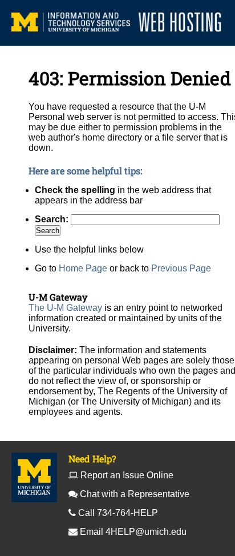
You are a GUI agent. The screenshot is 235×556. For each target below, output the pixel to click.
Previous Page (181, 268)
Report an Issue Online (126, 475)
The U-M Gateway (65, 308)
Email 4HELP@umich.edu (133, 532)
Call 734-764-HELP (118, 513)
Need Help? (92, 459)
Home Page (83, 268)
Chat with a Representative (134, 494)
